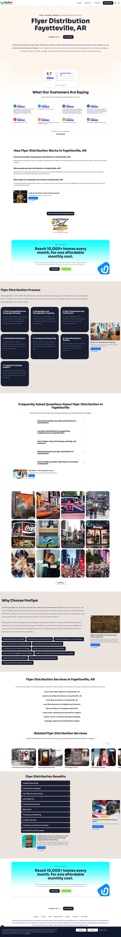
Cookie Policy (28, 933)
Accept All (81, 930)
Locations (79, 3)
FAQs (50, 916)
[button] (60, 421)
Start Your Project (98, 826)
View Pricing (66, 269)
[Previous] (59, 101)
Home (41, 15)
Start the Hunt (95, 645)
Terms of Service (92, 923)
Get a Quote (108, 3)
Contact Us (75, 916)
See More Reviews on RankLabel (60, 131)
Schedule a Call (54, 37)
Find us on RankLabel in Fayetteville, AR (60, 213)
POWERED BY (31, 200)
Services (43, 916)
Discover (31, 475)
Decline (93, 930)
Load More (60, 583)
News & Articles (58, 916)
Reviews (67, 916)
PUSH (119, 935)
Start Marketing (96, 349)
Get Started (54, 269)
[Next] (62, 101)
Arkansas (55, 15)
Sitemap (66, 923)
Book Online (84, 916)
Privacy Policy (102, 923)
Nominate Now (33, 198)
